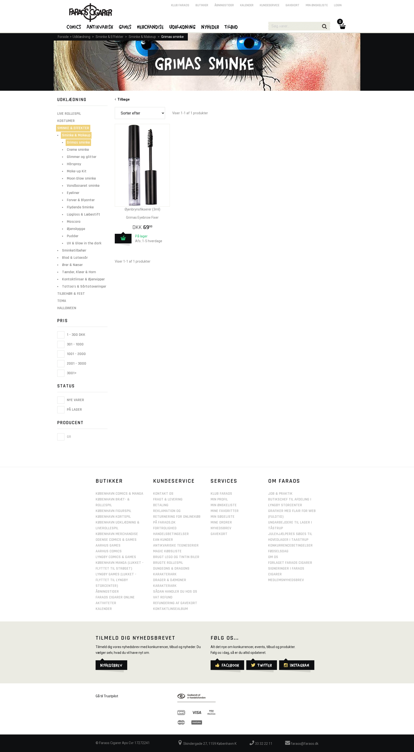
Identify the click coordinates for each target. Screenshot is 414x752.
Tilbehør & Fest (71, 293)
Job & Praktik (280, 493)
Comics (74, 26)
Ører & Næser (72, 264)
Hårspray (74, 164)
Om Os (273, 556)
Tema (61, 300)
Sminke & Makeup (142, 37)
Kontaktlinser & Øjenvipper (83, 279)
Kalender (246, 5)
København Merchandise (117, 533)
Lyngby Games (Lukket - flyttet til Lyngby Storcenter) (116, 580)
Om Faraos (284, 481)
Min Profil (219, 499)
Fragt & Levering (168, 499)
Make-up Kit (76, 171)
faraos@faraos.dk (304, 744)
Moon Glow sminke (81, 178)
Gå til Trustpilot (107, 696)
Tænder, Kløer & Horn (79, 272)
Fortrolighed (165, 528)
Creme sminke (78, 149)
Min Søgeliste (223, 516)
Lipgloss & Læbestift (83, 214)
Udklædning (81, 37)
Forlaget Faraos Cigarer (290, 562)
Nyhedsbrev (221, 528)
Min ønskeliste (317, 5)
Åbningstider (224, 5)
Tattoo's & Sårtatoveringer (84, 286)
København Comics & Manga (119, 493)
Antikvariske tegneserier (176, 545)
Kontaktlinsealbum (170, 608)
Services (224, 481)
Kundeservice (269, 5)
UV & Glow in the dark (84, 243)
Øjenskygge (76, 228)
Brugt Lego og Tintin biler (176, 556)
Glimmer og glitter (81, 156)
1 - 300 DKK (75, 334)
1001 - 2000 (76, 353)
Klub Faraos (180, 5)
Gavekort (292, 5)
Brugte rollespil (168, 562)
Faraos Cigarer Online (115, 597)
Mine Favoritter (225, 510)
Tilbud (231, 26)
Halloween (66, 308)
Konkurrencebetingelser (290, 545)
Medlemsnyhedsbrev (286, 580)
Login (338, 5)
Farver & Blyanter (81, 200)
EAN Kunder (163, 539)
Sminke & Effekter (109, 37)
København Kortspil (113, 516)
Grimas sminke (172, 37)
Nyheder (210, 26)
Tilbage (123, 99)
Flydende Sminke (80, 207)
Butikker (202, 5)
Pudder (72, 236)
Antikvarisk (100, 26)
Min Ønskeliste (224, 505)
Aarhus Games (108, 545)
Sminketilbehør (74, 250)
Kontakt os (163, 493)
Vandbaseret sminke (83, 185)
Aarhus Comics (109, 551)
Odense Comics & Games (116, 539)
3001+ (71, 373)
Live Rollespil (69, 113)
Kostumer (66, 120)
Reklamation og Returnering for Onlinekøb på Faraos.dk (177, 516)
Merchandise (150, 26)
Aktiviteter (106, 603)
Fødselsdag (278, 551)
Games (125, 26)
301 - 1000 (75, 344)
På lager (74, 409)
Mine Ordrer (221, 522)
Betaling (160, 505)
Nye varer (75, 400)
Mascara (73, 221)
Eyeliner (73, 192)
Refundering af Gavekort (175, 603)
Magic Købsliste (167, 551)
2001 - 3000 (76, 363)
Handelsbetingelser (171, 533)
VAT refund (162, 597)
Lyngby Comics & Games (116, 556)
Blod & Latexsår (75, 257)
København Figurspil (113, 510)
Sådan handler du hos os (175, 591)
